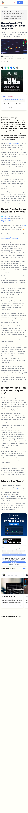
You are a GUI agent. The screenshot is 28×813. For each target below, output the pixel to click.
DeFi (18, 551)
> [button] (16, 612)
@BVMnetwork (5, 218)
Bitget (17, 488)
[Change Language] (14, 2)
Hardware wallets (13, 552)
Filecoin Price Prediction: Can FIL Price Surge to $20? (13, 104)
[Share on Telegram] (5, 67)
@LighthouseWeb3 (6, 221)
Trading (22, 551)
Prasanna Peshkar (11, 574)
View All (24, 568)
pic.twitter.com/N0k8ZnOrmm (10, 238)
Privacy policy (16, 564)
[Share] (21, 606)
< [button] (11, 612)
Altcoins (14, 551)
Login (20, 2)
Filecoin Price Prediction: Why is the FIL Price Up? (13, 100)
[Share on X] (2, 67)
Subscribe (13, 562)
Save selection (14, 555)
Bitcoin (4, 551)
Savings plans (6, 552)
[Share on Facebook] (11, 67)
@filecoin (5, 216)
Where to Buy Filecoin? (9, 108)
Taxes (20, 552)
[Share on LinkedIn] (14, 67)
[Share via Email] (17, 67)
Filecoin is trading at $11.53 (13, 143)
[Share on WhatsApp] (8, 67)
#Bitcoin (24, 225)
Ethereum (9, 551)
